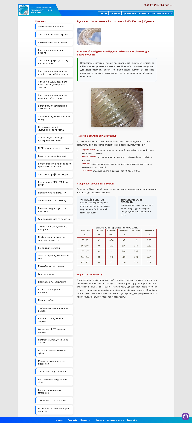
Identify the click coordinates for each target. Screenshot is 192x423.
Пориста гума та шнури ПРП (52, 192)
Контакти (144, 13)
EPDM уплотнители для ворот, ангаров (54, 410)
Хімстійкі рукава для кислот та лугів (53, 257)
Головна (103, 13)
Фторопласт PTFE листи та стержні (51, 330)
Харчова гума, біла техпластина (54, 219)
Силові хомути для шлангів (52, 371)
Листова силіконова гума (51, 26)
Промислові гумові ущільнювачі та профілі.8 (51, 128)
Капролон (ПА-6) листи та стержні (51, 320)
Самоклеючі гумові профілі (52, 156)
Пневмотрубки (46, 300)
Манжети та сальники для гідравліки (51, 362)
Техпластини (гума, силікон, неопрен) (52, 228)
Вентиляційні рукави (49, 247)
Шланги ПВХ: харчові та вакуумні (50, 291)
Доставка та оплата (162, 13)
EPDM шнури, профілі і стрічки (53, 148)
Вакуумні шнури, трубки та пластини (52, 210)
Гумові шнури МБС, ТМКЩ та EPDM (53, 183)
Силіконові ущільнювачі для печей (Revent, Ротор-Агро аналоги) (52, 84)
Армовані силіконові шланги (53, 42)
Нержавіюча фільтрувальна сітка (52, 381)
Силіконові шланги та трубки (53, 34)
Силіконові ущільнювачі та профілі (52, 51)
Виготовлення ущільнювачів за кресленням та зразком (54, 165)
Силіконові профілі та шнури (53, 174)
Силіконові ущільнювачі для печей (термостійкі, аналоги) (53, 72)
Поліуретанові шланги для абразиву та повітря (51, 239)
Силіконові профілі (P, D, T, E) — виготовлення (54, 62)
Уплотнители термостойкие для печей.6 (52, 107)
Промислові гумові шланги (52, 281)
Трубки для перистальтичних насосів (53, 309)
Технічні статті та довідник (52, 400)
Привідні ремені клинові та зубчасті (52, 352)
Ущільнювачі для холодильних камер (54, 118)
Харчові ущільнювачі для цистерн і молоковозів (51, 139)
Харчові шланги (46, 274)
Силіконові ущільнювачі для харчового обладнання (52, 96)
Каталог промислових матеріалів (49, 391)
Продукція (115, 13)
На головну (59, 420)
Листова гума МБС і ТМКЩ (52, 200)
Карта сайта (132, 420)
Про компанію (129, 13)
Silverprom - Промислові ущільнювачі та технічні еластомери (42, 10)
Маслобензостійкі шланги (51, 266)
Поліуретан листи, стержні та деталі (53, 341)
